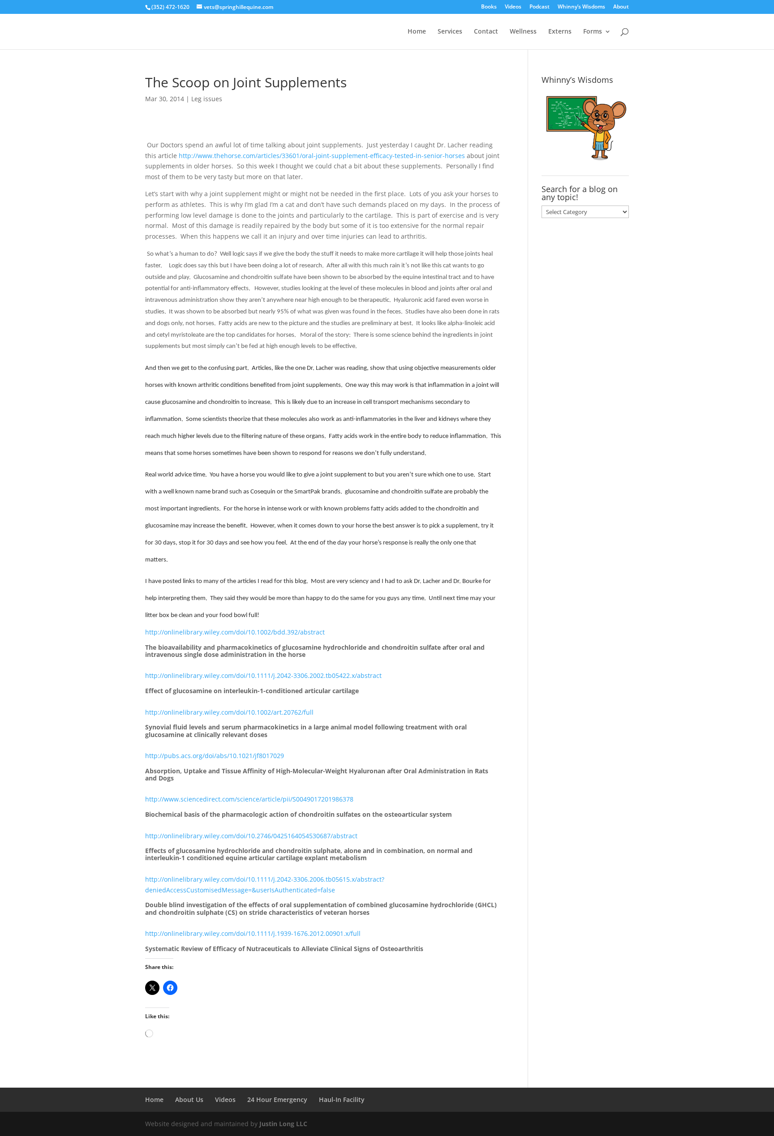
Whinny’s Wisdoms (581, 7)
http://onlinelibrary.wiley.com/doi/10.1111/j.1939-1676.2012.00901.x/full (253, 933)
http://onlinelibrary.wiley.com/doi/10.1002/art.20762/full (229, 712)
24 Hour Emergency (277, 1099)
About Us (189, 1099)
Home (417, 31)
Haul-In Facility (342, 1099)
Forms (592, 31)
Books (489, 7)
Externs (560, 31)
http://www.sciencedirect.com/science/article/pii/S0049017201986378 (249, 799)
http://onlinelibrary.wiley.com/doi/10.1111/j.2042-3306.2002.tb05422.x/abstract (263, 675)
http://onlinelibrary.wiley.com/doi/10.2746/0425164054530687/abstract (251, 836)
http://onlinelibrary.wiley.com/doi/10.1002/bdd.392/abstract (235, 632)
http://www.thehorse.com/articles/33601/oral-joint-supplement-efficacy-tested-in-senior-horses (322, 155)
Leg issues (206, 98)
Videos (513, 7)
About (621, 7)
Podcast (539, 7)
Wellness (523, 31)
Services (450, 31)
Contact (486, 31)
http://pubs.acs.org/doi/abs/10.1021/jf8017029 (214, 755)
